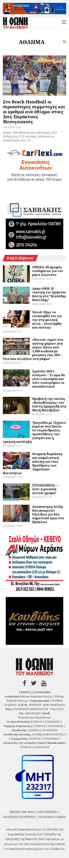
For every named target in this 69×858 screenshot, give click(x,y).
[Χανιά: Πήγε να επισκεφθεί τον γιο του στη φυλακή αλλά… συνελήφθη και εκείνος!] (16, 318)
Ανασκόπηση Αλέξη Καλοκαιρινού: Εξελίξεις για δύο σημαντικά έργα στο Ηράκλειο (48, 514)
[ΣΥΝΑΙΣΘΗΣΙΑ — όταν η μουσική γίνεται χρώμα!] (16, 492)
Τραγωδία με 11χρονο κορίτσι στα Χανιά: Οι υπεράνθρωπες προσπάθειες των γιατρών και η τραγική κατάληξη (34, 432)
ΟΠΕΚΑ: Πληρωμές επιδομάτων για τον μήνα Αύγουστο (47, 271)
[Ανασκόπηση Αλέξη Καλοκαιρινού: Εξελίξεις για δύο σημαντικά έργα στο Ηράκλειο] (16, 513)
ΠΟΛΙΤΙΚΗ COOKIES (52, 817)
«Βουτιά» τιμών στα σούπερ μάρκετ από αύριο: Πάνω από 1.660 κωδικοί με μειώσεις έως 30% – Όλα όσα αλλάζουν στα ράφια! (33, 349)
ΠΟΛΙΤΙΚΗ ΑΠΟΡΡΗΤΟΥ (19, 817)
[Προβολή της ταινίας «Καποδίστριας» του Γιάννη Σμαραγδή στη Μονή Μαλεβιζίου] (16, 405)
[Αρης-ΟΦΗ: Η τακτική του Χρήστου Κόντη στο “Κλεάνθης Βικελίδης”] (16, 295)
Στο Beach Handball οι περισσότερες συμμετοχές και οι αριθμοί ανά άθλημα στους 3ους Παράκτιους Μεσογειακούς (34, 111)
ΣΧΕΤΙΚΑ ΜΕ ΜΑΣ (21, 812)
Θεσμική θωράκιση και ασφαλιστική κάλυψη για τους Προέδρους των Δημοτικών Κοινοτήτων (32, 463)
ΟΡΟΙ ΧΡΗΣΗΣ (47, 812)
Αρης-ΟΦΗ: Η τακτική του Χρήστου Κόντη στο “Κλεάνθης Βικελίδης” (49, 294)
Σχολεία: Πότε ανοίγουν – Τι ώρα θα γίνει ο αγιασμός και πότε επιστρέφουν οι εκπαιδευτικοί (48, 379)
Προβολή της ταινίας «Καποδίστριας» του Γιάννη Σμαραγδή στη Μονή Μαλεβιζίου (49, 404)
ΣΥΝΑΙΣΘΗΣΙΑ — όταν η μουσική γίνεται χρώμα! (45, 489)
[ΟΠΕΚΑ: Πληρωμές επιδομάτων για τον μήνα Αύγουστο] (16, 273)
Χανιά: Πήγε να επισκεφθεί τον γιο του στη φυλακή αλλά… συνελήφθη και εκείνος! (47, 320)
